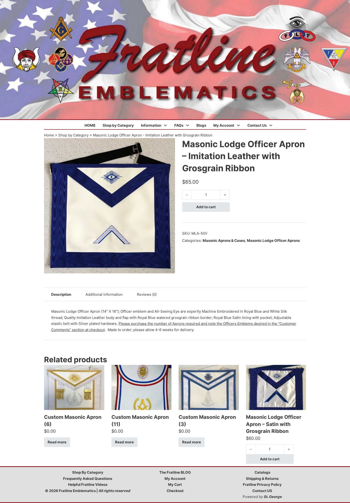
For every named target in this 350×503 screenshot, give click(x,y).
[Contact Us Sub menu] (271, 125)
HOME (90, 125)
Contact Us (257, 125)
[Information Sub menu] (165, 125)
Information (151, 125)
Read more (57, 442)
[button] (168, 144)
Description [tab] (61, 294)
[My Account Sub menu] (238, 125)
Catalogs (262, 472)
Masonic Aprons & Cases (224, 240)
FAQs (178, 125)
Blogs (201, 125)
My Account (223, 125)
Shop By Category (87, 472)
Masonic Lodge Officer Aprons (273, 240)
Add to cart (206, 207)
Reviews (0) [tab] (147, 294)
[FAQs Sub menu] (187, 125)
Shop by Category (118, 125)
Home (49, 135)
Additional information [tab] (104, 294)
